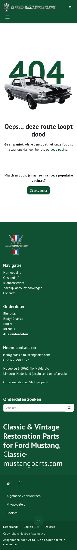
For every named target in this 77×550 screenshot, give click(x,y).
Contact (9, 293)
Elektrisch (10, 313)
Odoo (32, 540)
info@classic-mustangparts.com (26, 355)
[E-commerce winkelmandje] (69, 7)
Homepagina (12, 272)
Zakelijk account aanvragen (22, 288)
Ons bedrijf (11, 277)
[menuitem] (10, 527)
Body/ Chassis (13, 318)
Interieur (9, 329)
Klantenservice (14, 283)
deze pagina (58, 149)
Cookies (12, 513)
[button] (38, 520)
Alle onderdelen (15, 334)
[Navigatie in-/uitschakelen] (7, 16)
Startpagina (38, 190)
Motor (7, 324)
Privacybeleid (16, 504)
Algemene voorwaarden (24, 496)
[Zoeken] (69, 408)
